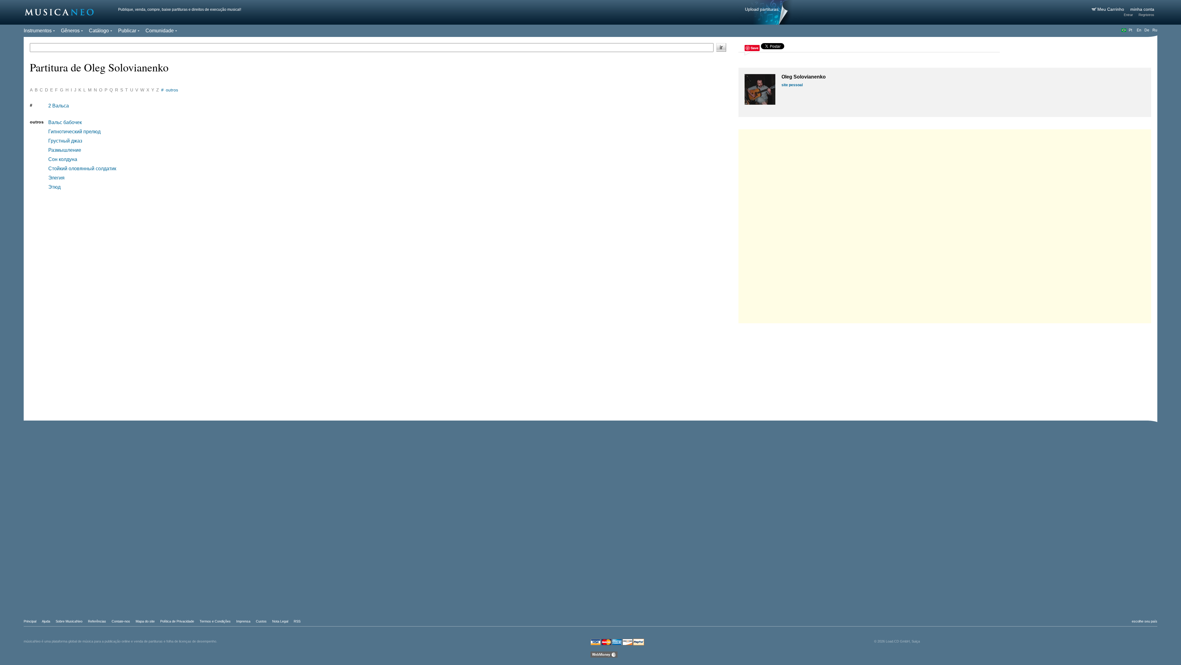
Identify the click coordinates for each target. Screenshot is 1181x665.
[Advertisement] (945, 224)
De (1146, 30)
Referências (97, 621)
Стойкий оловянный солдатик (82, 168)
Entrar (1128, 15)
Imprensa (243, 621)
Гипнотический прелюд (74, 131)
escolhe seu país (1144, 621)
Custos (261, 621)
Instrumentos (38, 30)
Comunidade (159, 30)
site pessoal (792, 85)
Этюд (54, 187)
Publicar (127, 30)
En (1139, 30)
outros (172, 89)
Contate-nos (121, 621)
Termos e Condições (215, 621)
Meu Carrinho (1111, 9)
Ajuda (46, 621)
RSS (297, 621)
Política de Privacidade (177, 621)
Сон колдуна (62, 159)
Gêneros (70, 30)
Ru (1154, 30)
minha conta (1142, 9)
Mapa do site (145, 621)
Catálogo (99, 30)
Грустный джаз (65, 140)
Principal (30, 621)
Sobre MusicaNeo (69, 621)
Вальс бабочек (65, 122)
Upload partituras (761, 9)
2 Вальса (58, 105)
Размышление (64, 150)
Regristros (1146, 15)
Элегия (56, 177)
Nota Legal (280, 621)
